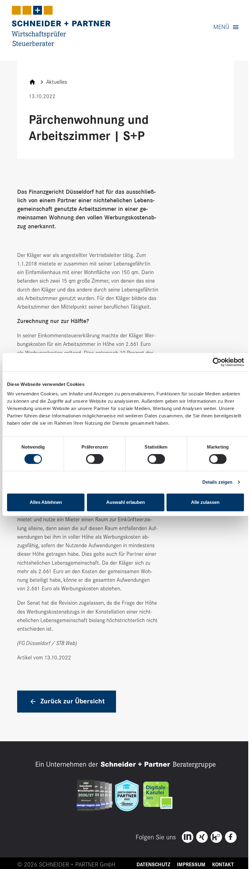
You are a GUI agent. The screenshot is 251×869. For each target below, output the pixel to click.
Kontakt (223, 865)
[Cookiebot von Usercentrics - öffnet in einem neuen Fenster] (217, 362)
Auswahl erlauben (125, 502)
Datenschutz (153, 865)
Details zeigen (217, 482)
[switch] (94, 459)
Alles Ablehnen (46, 502)
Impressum (191, 865)
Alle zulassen (205, 502)
